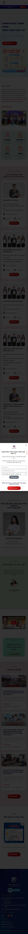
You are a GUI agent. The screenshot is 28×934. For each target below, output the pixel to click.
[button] (25, 445)
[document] (14, 467)
